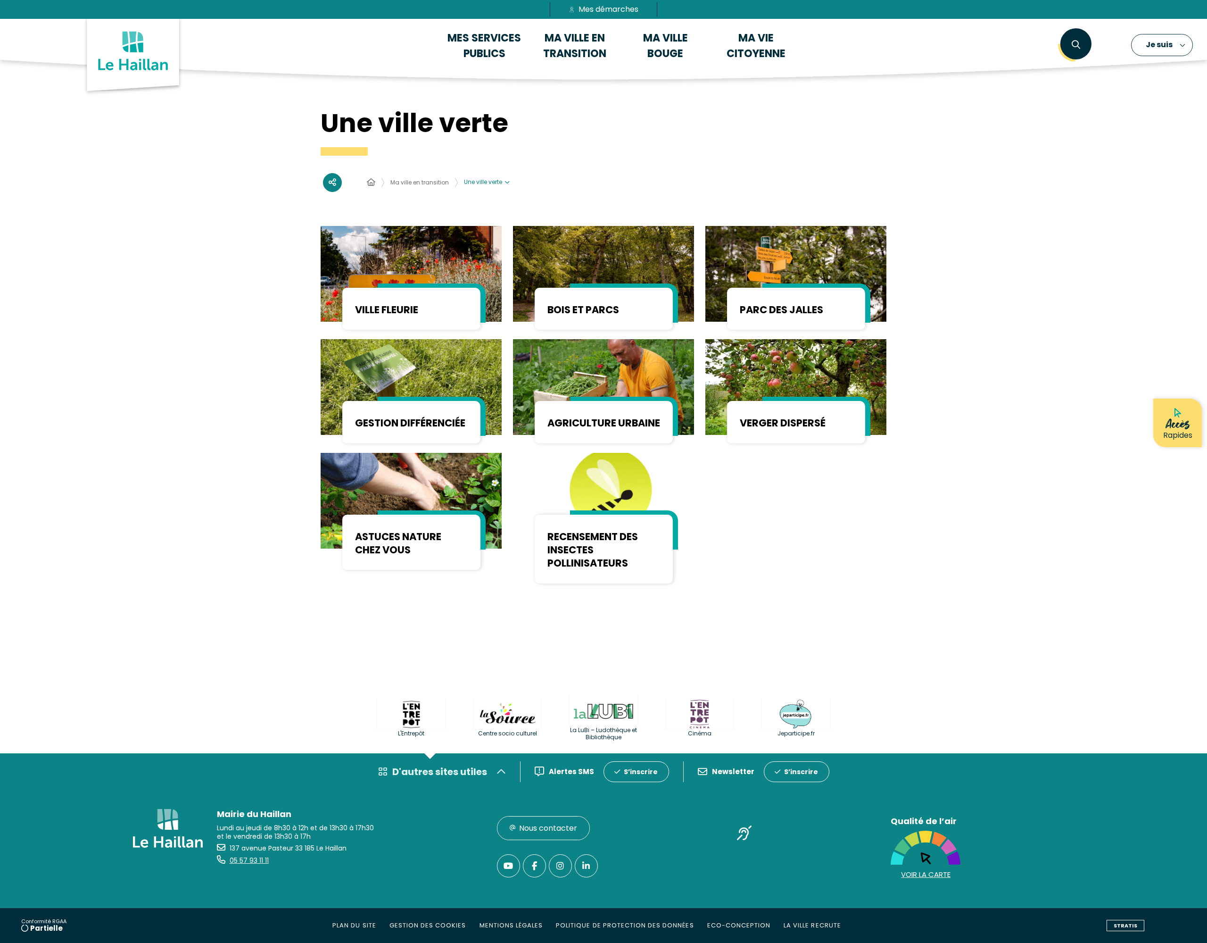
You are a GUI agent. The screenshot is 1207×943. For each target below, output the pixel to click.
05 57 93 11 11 (249, 860)
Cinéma (699, 733)
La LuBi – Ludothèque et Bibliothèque (603, 733)
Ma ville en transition (419, 182)
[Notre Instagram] (560, 865)
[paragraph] (411, 274)
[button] (1075, 44)
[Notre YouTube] (508, 865)
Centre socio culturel (507, 733)
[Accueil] (371, 182)
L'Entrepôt (411, 733)
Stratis (1125, 925)
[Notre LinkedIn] (586, 865)
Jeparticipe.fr (796, 733)
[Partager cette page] (332, 182)
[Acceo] (744, 835)
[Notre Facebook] (534, 865)
